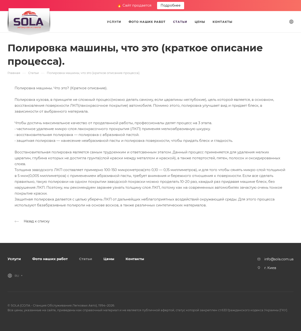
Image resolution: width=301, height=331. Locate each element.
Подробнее (171, 5)
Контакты (135, 259)
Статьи (85, 259)
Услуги (14, 259)
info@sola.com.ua (278, 259)
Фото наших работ (50, 259)
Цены (108, 259)
